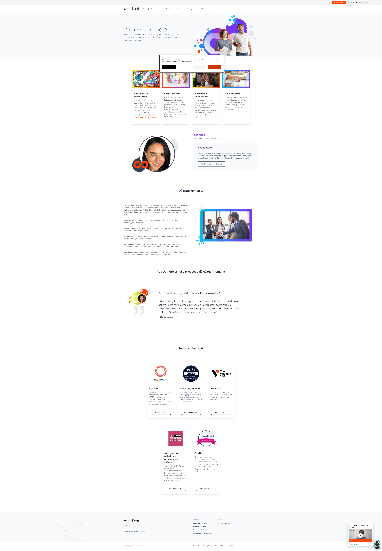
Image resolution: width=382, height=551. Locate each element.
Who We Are (196, 546)
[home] (131, 9)
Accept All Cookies (214, 67)
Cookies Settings (169, 67)
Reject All (199, 67)
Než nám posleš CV (199, 527)
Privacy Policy (208, 546)
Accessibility (230, 546)
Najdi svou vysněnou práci (202, 523)
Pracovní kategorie (199, 530)
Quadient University (223, 523)
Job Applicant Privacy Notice (202, 533)
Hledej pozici (339, 2)
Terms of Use (219, 546)
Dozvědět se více (160, 412)
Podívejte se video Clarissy (211, 164)
